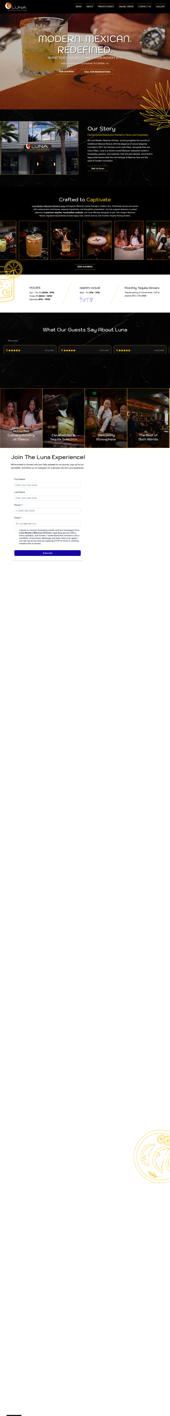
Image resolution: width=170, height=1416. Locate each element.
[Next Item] (163, 240)
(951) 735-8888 (139, 295)
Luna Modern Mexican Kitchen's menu (48, 206)
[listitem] (21, 418)
